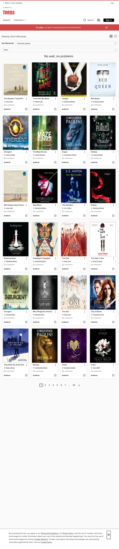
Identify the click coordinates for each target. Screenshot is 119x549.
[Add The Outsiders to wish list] (84, 215)
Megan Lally (39, 102)
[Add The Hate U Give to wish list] (113, 269)
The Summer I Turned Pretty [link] (14, 99)
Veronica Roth (10, 155)
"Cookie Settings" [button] (41, 539)
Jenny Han (9, 102)
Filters (6, 50)
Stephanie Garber (69, 368)
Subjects (6, 20)
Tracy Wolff (96, 368)
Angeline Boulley (40, 261)
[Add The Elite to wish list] (84, 269)
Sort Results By (8, 43)
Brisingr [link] (36, 365)
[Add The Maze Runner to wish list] (55, 162)
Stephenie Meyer (69, 102)
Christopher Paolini (70, 155)
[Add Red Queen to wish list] (113, 109)
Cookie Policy (46, 542)
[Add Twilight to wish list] (84, 109)
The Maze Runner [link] (40, 152)
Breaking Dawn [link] (10, 258)
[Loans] (98, 20)
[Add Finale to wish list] (84, 375)
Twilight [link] (65, 99)
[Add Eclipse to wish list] (113, 215)
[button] (88, 20)
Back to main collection (14, 3)
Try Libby (39, 27)
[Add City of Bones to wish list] (113, 322)
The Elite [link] (65, 258)
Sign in (109, 20)
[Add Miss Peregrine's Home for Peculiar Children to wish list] (55, 322)
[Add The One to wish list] (84, 322)
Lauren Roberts (98, 155)
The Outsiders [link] (67, 205)
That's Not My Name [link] (41, 99)
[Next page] (79, 385)
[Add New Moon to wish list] (55, 215)
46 (74, 385)
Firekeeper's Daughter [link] (41, 258)
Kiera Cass (67, 261)
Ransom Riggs (39, 315)
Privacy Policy (68, 533)
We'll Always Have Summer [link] (14, 205)
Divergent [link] (8, 152)
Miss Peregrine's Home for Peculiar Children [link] (43, 312)
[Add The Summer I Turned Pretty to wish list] (26, 109)
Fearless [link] (94, 152)
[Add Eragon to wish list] (84, 162)
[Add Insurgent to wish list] (26, 322)
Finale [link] (64, 365)
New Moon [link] (37, 205)
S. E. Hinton (67, 208)
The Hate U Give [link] (97, 258)
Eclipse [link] (94, 205)
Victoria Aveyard (98, 102)
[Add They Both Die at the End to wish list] (26, 375)
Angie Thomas (97, 261)
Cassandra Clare (98, 315)
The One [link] (65, 312)
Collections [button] (19, 20)
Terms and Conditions (49, 533)
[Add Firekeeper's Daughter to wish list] (55, 269)
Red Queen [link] (95, 99)
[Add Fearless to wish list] (113, 162)
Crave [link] (93, 365)
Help (112, 3)
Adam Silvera (10, 368)
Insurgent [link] (8, 312)
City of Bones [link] (96, 312)
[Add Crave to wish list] (113, 375)
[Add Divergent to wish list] (26, 162)
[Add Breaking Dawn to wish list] (26, 269)
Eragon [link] (65, 152)
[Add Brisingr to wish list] (55, 375)
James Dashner (40, 155)
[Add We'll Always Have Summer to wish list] (26, 215)
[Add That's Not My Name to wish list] (55, 109)
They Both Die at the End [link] (14, 365)
